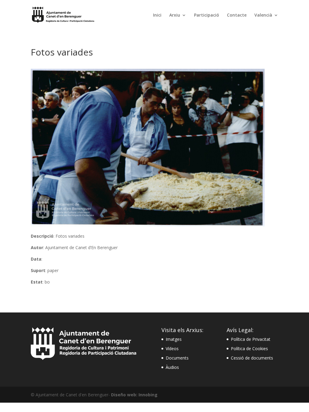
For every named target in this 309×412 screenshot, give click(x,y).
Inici (157, 15)
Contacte (237, 15)
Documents (177, 358)
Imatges (174, 339)
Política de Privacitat (250, 339)
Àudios (172, 367)
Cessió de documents (252, 358)
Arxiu (174, 15)
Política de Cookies (249, 348)
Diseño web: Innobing (134, 395)
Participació (206, 15)
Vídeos (172, 348)
